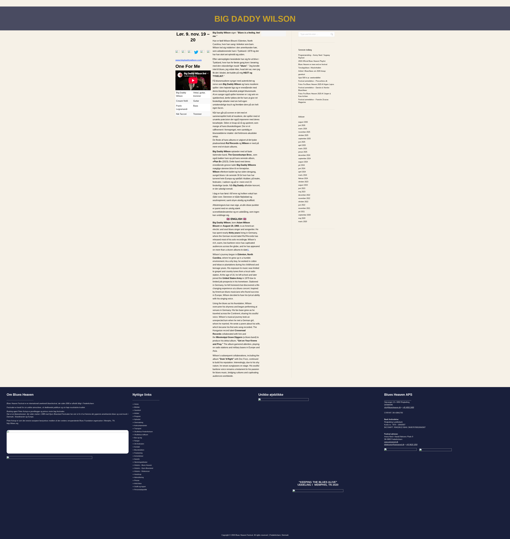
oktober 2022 (303, 202)
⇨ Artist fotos (137, 483)
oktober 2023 (303, 182)
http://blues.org (12, 423)
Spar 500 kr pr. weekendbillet (309, 78)
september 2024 (304, 158)
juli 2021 (301, 212)
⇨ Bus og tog (137, 438)
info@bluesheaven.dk (392, 407)
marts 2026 (302, 129)
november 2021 (304, 208)
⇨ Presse (136, 480)
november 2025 (304, 132)
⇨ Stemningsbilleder (140, 462)
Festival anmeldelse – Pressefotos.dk (312, 81)
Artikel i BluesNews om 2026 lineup (312, 71)
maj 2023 (301, 192)
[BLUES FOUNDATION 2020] (318, 503)
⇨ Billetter (136, 407)
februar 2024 (303, 178)
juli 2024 (301, 165)
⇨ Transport (137, 429)
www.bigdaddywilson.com (188, 60)
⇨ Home (136, 404)
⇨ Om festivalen (138, 444)
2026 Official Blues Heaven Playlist (312, 61)
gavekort (301, 74)
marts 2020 (302, 222)
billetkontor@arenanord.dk (394, 445)
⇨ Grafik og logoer (139, 487)
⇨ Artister (136, 413)
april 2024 (302, 172)
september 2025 (304, 139)
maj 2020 (301, 218)
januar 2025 (302, 152)
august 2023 (303, 185)
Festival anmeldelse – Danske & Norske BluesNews (313, 89)
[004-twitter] (196, 52)
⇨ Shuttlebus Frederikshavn (143, 432)
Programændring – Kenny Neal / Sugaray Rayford (314, 56)
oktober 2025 (303, 135)
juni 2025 (301, 142)
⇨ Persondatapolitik (140, 490)
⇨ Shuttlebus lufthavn (140, 435)
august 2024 (303, 162)
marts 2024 (302, 175)
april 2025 (302, 145)
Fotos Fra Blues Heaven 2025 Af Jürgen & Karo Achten (314, 95)
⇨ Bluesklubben (138, 450)
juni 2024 (301, 168)
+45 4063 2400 (408, 407)
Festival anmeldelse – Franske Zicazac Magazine (313, 101)
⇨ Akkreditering (138, 477)
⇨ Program (137, 416)
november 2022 (304, 198)
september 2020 (304, 215)
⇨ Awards (136, 459)
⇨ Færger (136, 441)
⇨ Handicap (137, 474)
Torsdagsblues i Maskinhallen (309, 68)
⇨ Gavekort (137, 410)
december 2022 (304, 195)
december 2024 (304, 155)
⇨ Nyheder (137, 419)
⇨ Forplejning (138, 453)
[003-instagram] (190, 52)
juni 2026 (301, 125)
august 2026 (303, 122)
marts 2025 (302, 149)
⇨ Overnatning (138, 422)
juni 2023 (301, 188)
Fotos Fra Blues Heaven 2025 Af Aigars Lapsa (316, 84)
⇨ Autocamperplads (140, 425)
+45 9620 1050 (411, 445)
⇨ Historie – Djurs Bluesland (143, 468)
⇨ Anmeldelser (138, 456)
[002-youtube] (177, 51)
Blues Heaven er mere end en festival (312, 64)
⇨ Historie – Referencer (141, 471)
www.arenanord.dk (391, 442)
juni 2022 (301, 205)
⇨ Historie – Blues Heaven (142, 465)
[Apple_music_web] (202, 52)
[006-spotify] (208, 51)
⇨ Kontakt (136, 447)
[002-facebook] (184, 52)
